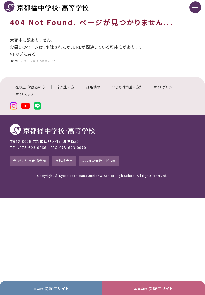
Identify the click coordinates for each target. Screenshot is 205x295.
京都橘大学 (64, 160)
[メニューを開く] (195, 7)
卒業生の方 (65, 87)
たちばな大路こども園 (99, 160)
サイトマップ (25, 94)
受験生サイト (51, 289)
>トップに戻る (23, 54)
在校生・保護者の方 (30, 87)
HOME (14, 61)
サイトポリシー (165, 87)
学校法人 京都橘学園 (29, 160)
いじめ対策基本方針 (127, 87)
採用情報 (93, 87)
